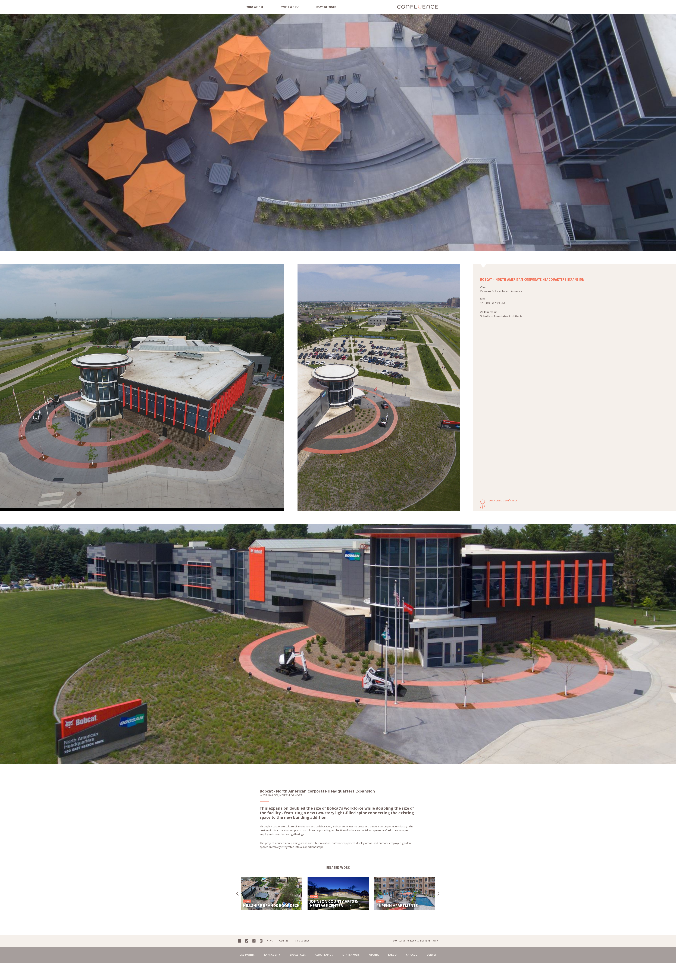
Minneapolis (351, 954)
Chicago (412, 954)
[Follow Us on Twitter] (248, 941)
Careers (283, 940)
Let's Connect (303, 940)
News (270, 940)
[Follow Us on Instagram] (263, 941)
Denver (431, 954)
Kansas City (272, 954)
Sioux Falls (298, 954)
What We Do (290, 7)
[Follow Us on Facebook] (241, 941)
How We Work (326, 7)
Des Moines (247, 954)
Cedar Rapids (324, 954)
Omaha (374, 954)
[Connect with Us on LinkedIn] (255, 941)
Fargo (392, 954)
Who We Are (255, 7)
